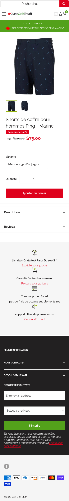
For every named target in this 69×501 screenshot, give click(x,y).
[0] (64, 14)
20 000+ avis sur (32, 23)
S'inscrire (34, 425)
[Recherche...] (64, 3)
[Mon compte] (60, 14)
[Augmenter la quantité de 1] (44, 179)
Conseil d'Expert (34, 319)
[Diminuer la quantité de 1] (24, 179)
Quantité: (11, 178)
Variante (11, 156)
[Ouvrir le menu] (4, 14)
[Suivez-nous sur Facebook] (6, 466)
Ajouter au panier (34, 193)
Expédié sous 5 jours (34, 265)
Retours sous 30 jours (34, 283)
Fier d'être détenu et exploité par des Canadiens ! (38, 28)
